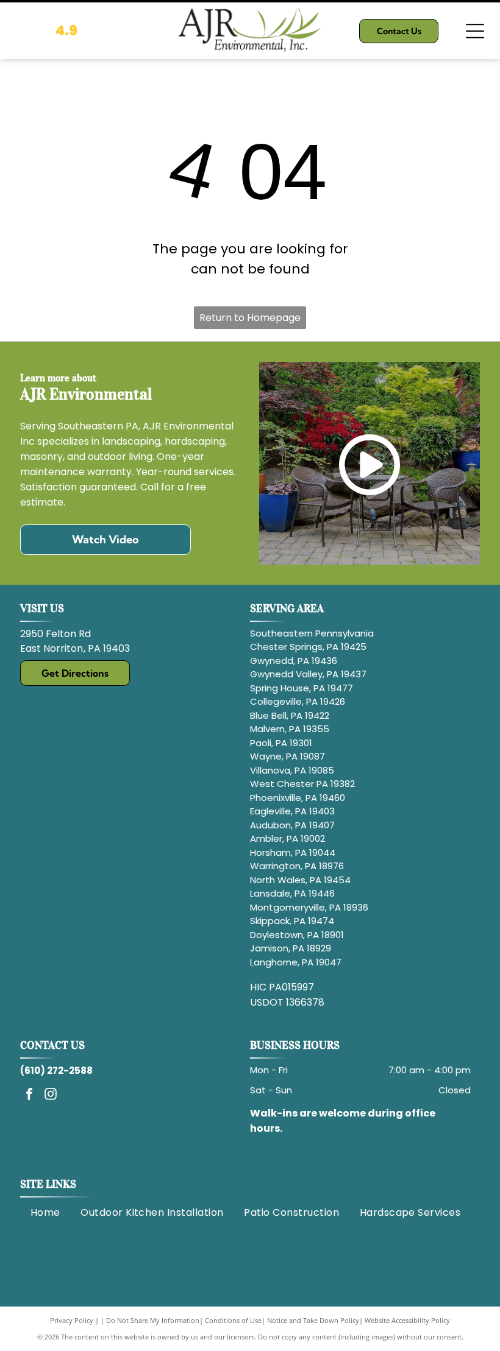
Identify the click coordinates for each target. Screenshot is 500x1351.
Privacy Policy (71, 1320)
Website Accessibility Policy (407, 1320)
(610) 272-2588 (56, 1070)
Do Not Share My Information (152, 1320)
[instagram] (50, 1095)
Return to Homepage (250, 318)
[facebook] (29, 1095)
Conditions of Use (233, 1320)
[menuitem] (45, 1212)
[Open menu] (475, 31)
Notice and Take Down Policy (313, 1320)
